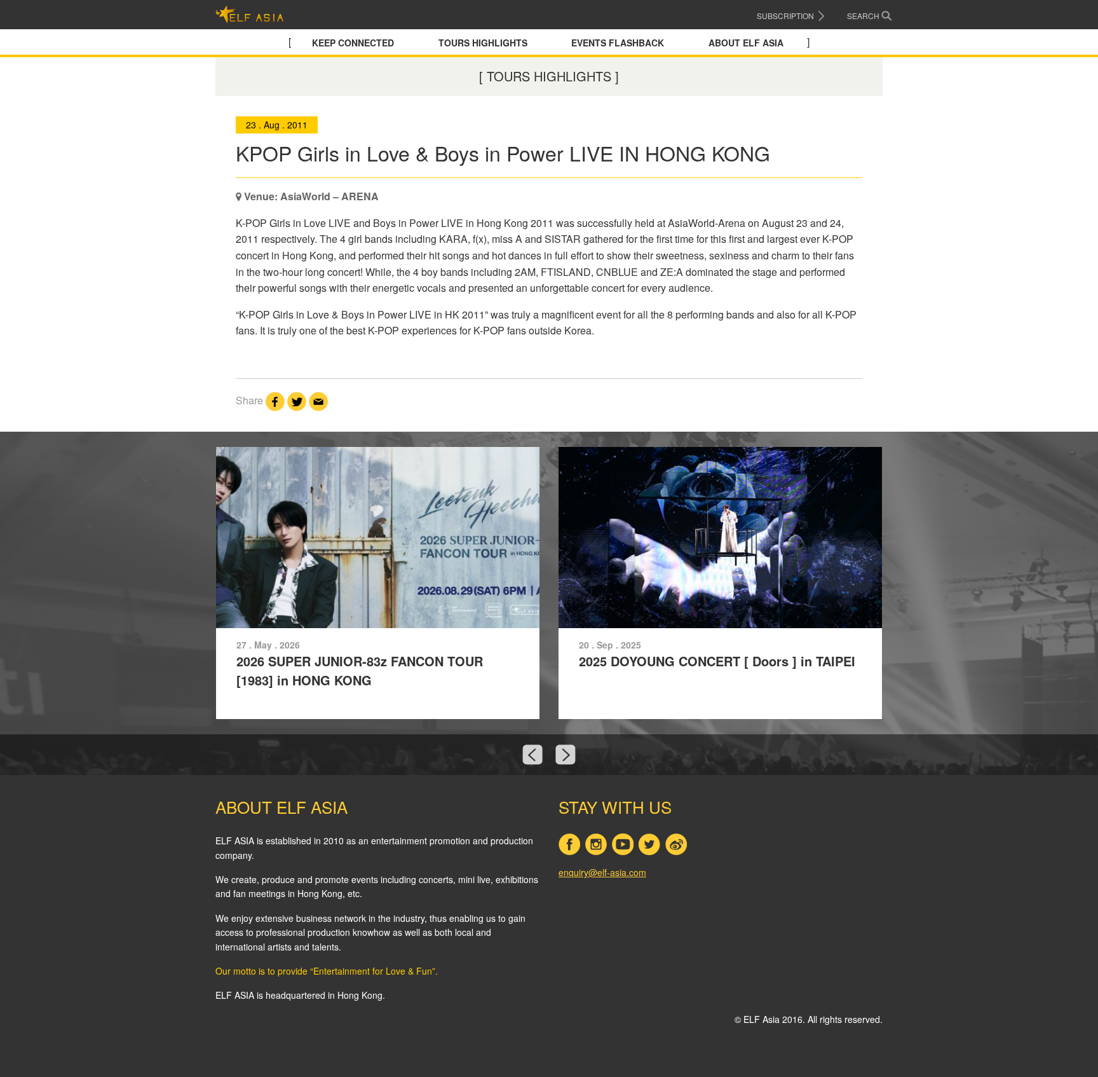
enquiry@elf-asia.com (602, 872)
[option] (549, 583)
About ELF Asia (745, 42)
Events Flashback (617, 42)
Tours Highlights (482, 42)
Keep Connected (353, 42)
